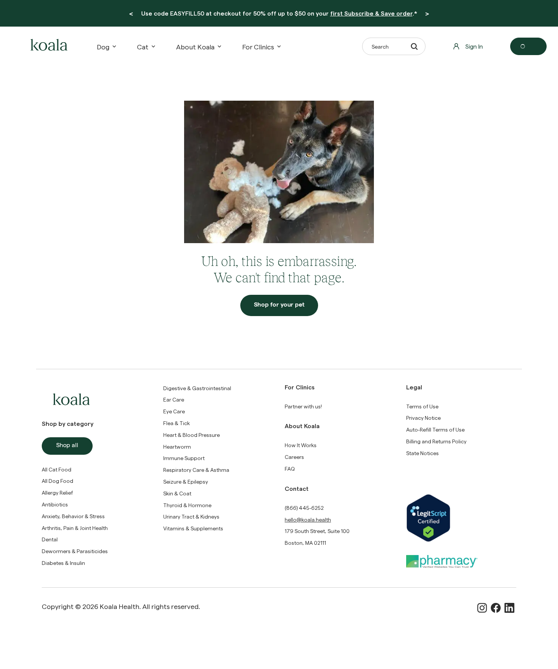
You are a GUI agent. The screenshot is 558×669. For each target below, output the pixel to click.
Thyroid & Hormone (187, 505)
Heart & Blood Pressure (191, 435)
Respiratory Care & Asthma (196, 470)
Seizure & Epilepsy (185, 481)
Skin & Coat (177, 493)
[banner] (279, 13)
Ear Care (173, 399)
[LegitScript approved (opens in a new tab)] (461, 518)
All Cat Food (56, 469)
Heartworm (177, 446)
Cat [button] (142, 47)
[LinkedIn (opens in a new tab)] (509, 608)
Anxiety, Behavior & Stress (73, 516)
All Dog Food (57, 481)
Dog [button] (103, 47)
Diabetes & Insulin (63, 563)
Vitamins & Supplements (193, 528)
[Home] (47, 46)
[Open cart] (528, 46)
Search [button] (380, 46)
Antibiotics (55, 504)
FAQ (290, 468)
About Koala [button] (195, 47)
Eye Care (174, 411)
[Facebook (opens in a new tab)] (496, 608)
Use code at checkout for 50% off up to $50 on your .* (279, 13)
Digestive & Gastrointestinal (197, 388)
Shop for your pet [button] (279, 305)
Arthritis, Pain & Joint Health (75, 528)
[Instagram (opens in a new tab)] (482, 608)
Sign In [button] (474, 46)
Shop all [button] (67, 446)
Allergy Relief (57, 492)
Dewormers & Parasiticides (75, 551)
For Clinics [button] (258, 47)
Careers (294, 457)
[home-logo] (47, 46)
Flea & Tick (176, 423)
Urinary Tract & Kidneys (191, 516)
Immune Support (184, 458)
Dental (50, 539)
